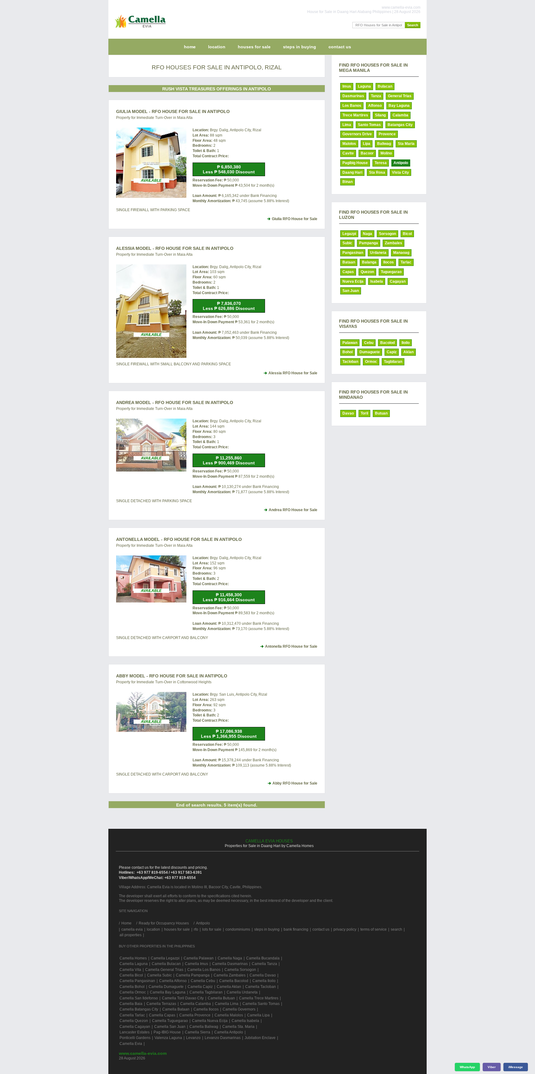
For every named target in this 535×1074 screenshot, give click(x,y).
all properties (130, 935)
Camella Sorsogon (240, 969)
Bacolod (387, 343)
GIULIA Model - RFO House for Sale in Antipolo (173, 111)
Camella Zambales (230, 975)
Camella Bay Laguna (167, 992)
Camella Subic (159, 975)
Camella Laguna (134, 964)
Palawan (349, 343)
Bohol (347, 352)
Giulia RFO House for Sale (294, 219)
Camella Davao (263, 975)
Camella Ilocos (206, 1009)
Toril (364, 413)
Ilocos (388, 262)
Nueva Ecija (352, 281)
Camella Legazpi (165, 958)
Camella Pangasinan (137, 981)
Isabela (376, 281)
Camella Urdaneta (242, 992)
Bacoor (367, 153)
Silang (380, 115)
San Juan (350, 291)
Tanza (376, 96)
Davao (348, 413)
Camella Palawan (199, 958)
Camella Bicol (131, 975)
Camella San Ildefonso (139, 998)
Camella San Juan (169, 1026)
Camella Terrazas (161, 1004)
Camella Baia (131, 1004)
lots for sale (211, 929)
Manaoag (401, 252)
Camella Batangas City (139, 1009)
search (396, 929)
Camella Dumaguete (166, 987)
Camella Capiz (200, 987)
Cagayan (398, 281)
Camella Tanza (264, 964)
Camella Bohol (132, 987)
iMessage (515, 1067)
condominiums (237, 929)
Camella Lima (226, 1004)
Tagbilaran (393, 361)
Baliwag (384, 143)
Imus (346, 86)
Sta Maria (406, 143)
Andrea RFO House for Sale (293, 510)
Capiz (392, 352)
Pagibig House (355, 163)
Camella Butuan (221, 998)
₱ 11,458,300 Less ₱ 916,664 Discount (229, 597)
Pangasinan (352, 252)
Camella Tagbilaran (206, 992)
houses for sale (254, 46)
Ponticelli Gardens (135, 1038)
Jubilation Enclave (260, 1038)
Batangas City (400, 125)
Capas (348, 272)
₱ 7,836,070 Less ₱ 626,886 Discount (229, 306)
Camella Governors (239, 1009)
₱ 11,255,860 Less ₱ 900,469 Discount (229, 460)
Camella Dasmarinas (230, 964)
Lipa (366, 143)
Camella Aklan (229, 987)
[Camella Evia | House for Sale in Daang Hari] (138, 29)
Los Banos (351, 105)
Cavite (348, 153)
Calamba (400, 115)
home (190, 46)
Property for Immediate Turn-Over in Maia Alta (154, 117)
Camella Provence (195, 1015)
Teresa (381, 163)
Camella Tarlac (132, 1015)
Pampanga (368, 243)
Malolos (349, 143)
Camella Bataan (175, 1009)
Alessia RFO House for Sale (292, 373)
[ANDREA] (151, 445)
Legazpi (349, 234)
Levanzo (193, 1038)
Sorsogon (387, 234)
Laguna (364, 86)
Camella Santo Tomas (261, 1004)
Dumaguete (369, 352)
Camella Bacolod (233, 981)
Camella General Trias (164, 969)
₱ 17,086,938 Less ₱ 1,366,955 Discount (229, 734)
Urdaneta (378, 252)
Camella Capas (162, 1015)
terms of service (373, 929)
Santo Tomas (369, 125)
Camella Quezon (134, 1021)
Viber (492, 1067)
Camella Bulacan (166, 964)
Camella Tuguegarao (170, 1021)
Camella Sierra (197, 1032)
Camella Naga (230, 958)
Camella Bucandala (263, 958)
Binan (347, 182)
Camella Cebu (203, 981)
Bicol (407, 234)
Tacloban (350, 361)
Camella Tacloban (260, 987)
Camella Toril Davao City (183, 998)
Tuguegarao (391, 272)
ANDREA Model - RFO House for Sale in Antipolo (174, 402)
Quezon (367, 272)
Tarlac (406, 262)
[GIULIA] (151, 163)
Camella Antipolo (228, 1032)
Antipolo (401, 163)
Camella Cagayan (135, 1026)
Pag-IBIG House (167, 1032)
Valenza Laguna (168, 1038)
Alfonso (375, 105)
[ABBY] (151, 712)
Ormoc (371, 361)
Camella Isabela (245, 1021)
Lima (346, 125)
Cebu (368, 343)
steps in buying (299, 46)
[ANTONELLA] (151, 578)
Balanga (369, 262)
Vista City (400, 172)
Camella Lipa (258, 1015)
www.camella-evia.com (143, 1053)
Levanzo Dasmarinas (223, 1038)
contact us (339, 46)
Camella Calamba (195, 1004)
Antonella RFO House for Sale (291, 646)
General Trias (399, 96)
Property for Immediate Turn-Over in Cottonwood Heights (163, 682)
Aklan (408, 352)
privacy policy (344, 929)
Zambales (393, 243)
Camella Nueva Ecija (210, 1021)
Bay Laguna (399, 105)
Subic (347, 243)
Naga (367, 234)
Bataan (348, 262)
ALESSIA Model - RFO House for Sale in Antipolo (174, 248)
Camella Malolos (229, 1015)
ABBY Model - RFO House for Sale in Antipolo (171, 675)
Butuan (381, 413)
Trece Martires (355, 115)
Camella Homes (133, 958)
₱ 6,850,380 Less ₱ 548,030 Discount (229, 169)
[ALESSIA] (151, 311)
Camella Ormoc (133, 992)
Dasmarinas (353, 96)
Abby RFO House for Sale (294, 783)
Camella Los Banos (203, 969)
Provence (387, 134)
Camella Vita (130, 969)
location (216, 46)
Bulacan (385, 86)
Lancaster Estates (135, 1032)
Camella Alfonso (173, 981)
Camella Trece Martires (258, 998)
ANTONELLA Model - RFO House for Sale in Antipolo (179, 539)
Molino (386, 153)
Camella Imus (196, 964)
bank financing (296, 929)
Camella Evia (131, 1043)
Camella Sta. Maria (238, 1026)
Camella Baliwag (203, 1026)
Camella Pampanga (193, 975)
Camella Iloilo (264, 981)
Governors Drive (357, 134)
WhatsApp (467, 1067)
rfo (196, 929)
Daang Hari (352, 172)
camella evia (132, 929)
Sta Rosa (377, 172)
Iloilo (406, 343)
